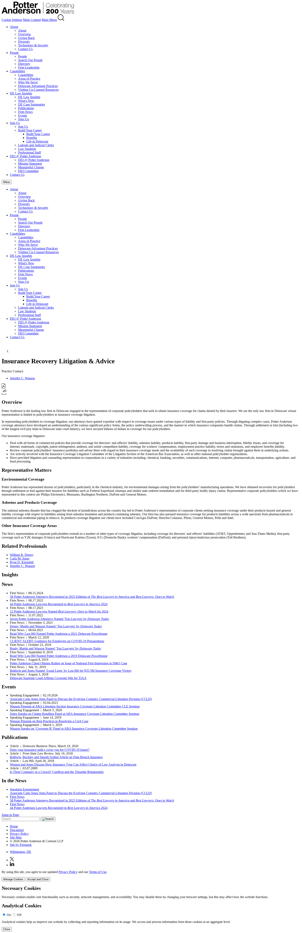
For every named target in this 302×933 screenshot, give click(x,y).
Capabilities (17, 71)
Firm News (25, 112)
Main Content (32, 20)
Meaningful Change (31, 167)
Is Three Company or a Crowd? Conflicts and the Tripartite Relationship (57, 772)
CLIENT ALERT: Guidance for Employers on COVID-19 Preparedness (57, 641)
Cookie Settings (12, 20)
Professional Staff (29, 152)
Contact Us (25, 49)
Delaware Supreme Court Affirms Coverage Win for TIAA (48, 678)
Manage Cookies (13, 879)
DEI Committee (28, 171)
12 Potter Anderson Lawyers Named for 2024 (59, 611)
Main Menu (49, 20)
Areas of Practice (29, 78)
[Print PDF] (4, 387)
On (9, 915)
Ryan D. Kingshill (21, 562)
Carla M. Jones (19, 558)
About (14, 27)
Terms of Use (97, 872)
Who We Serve (28, 82)
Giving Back (26, 38)
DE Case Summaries (31, 104)
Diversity (24, 41)
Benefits (31, 137)
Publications (26, 108)
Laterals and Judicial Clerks (36, 145)
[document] (151, 908)
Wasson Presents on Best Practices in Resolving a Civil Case (49, 721)
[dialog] (151, 875)
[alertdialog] (151, 908)
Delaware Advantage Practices (38, 86)
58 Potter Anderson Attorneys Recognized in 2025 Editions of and (92, 596)
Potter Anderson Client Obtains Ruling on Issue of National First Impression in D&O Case (68, 663)
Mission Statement (30, 163)
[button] (4, 393)
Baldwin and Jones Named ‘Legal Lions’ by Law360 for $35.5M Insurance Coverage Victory (71, 670)
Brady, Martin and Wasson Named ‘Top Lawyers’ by (55, 648)
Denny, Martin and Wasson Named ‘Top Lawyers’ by (56, 626)
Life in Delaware (37, 141)
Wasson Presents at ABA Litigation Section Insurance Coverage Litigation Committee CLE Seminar (75, 706)
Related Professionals (24, 546)
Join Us (15, 123)
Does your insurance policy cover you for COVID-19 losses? (49, 749)
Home (14, 826)
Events (22, 115)
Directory (24, 64)
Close (6, 929)
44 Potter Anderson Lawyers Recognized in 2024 (58, 604)
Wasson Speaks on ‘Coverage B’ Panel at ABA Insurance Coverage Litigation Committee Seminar (74, 728)
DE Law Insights (21, 93)
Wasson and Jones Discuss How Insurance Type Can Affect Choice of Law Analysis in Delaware (73, 764)
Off (19, 915)
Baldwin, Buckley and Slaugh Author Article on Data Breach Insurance (56, 757)
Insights (10, 574)
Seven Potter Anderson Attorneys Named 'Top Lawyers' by (59, 619)
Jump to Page (10, 815)
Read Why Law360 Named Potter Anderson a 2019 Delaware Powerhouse (58, 656)
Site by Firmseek (21, 845)
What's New (26, 100)
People (14, 52)
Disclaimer (17, 830)
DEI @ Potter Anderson (25, 156)
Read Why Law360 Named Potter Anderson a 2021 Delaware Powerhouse (58, 633)
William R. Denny (21, 555)
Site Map (16, 837)
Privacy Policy (19, 833)
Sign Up (23, 119)
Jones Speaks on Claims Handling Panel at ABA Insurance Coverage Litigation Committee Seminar (74, 714)
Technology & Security (33, 45)
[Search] (61, 20)
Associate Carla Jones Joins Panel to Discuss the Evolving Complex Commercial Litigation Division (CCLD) (81, 699)
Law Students (27, 149)
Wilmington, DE (20, 852)
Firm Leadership (28, 67)
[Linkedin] (12, 865)
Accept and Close (37, 879)
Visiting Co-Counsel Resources (38, 89)
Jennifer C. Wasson (22, 378)
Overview (24, 34)
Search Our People (30, 60)
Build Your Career (30, 130)
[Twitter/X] (12, 860)
